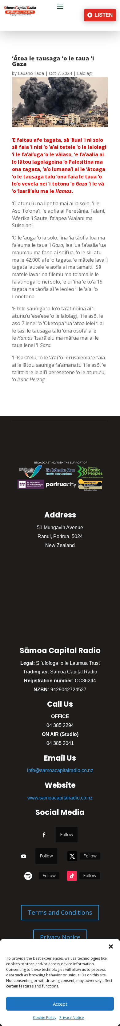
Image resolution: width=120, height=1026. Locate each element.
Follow (66, 834)
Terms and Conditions (60, 912)
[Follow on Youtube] (23, 856)
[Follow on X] (72, 856)
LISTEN (103, 15)
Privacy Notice (71, 1017)
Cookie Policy (44, 1017)
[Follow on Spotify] (28, 876)
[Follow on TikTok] (72, 876)
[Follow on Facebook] (44, 835)
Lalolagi (84, 73)
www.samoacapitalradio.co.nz (60, 797)
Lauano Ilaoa (31, 73)
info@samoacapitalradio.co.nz (60, 770)
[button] (111, 946)
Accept (60, 1004)
